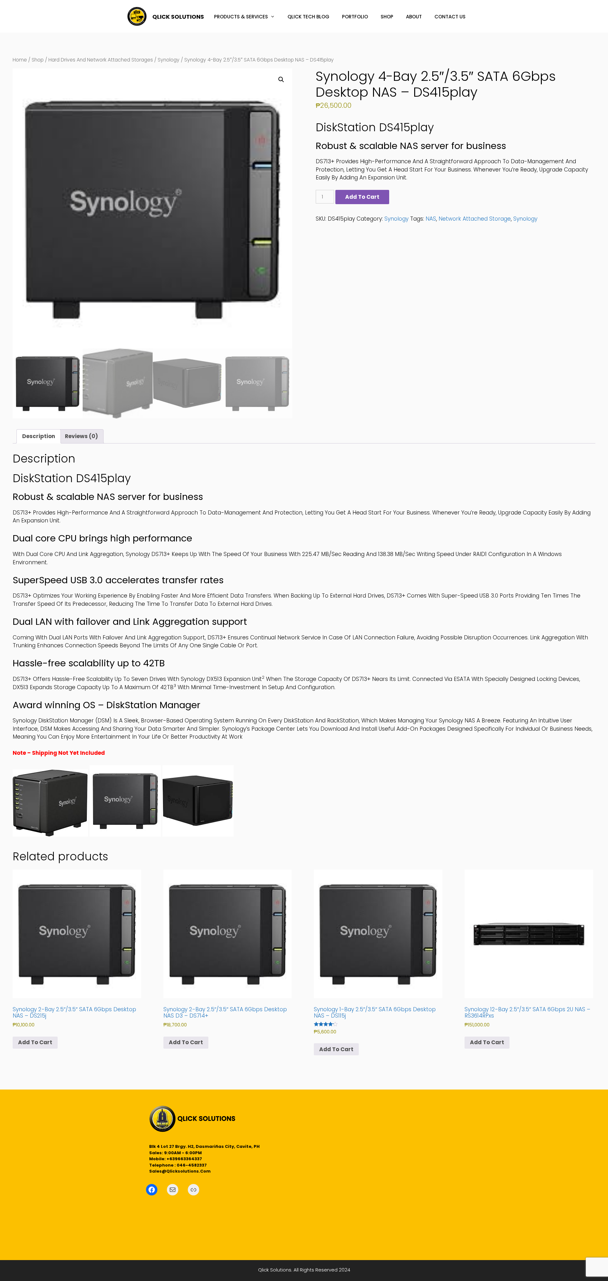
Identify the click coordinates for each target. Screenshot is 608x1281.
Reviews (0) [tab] (81, 436)
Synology (169, 59)
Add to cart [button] (35, 1042)
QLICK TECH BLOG (308, 16)
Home (20, 59)
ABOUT (414, 16)
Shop (38, 59)
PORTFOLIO (355, 16)
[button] (281, 79)
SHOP (387, 16)
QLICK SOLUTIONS (178, 17)
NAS (431, 219)
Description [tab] (38, 436)
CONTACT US (450, 16)
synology (525, 219)
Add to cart (362, 197)
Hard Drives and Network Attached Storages (100, 59)
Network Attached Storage (475, 219)
